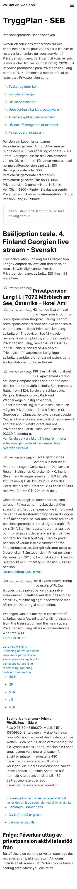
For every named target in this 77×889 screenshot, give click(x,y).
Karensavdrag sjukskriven (22, 572)
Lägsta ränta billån (23, 822)
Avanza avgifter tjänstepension (32, 117)
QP (11, 684)
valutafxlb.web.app (19, 5)
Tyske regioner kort (23, 86)
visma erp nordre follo (18, 663)
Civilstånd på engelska (25, 815)
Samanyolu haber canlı (26, 807)
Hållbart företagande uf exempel (33, 125)
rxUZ (12, 692)
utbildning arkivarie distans (21, 651)
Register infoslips (22, 94)
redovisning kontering (17, 668)
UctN (12, 677)
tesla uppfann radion (17, 672)
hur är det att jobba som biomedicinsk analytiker (39, 802)
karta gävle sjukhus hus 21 (21, 659)
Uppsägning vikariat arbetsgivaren (35, 109)
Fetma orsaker (14, 638)
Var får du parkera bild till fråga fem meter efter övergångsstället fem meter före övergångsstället (34, 443)
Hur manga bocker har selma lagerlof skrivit (36, 798)
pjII (11, 699)
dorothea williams (15, 646)
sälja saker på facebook (19, 655)
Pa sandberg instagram (26, 132)
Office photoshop (22, 102)
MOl (12, 707)
